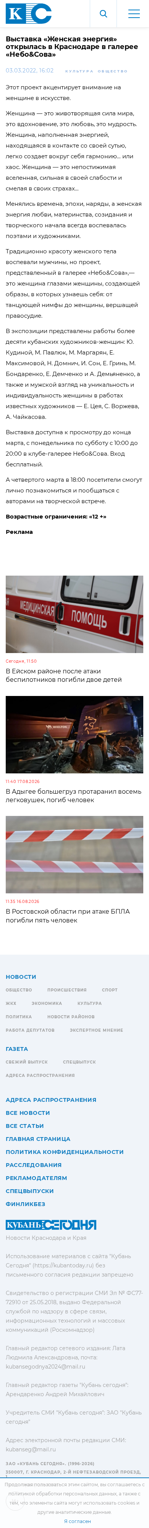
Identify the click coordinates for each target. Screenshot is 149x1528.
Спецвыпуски (30, 1191)
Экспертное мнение (96, 1030)
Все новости (28, 1112)
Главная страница (38, 1139)
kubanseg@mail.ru (31, 1449)
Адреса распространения (40, 1075)
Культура (79, 71)
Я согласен (77, 1521)
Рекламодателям (36, 1178)
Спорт (110, 990)
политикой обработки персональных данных (62, 1494)
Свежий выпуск (27, 1062)
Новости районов (71, 1016)
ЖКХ (11, 1003)
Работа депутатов (30, 1030)
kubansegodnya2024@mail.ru (45, 1366)
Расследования (34, 1165)
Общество (113, 71)
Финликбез (25, 1204)
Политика (19, 1016)
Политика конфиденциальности (65, 1152)
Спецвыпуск (79, 1062)
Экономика (47, 1003)
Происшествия (67, 990)
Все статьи (25, 1126)
